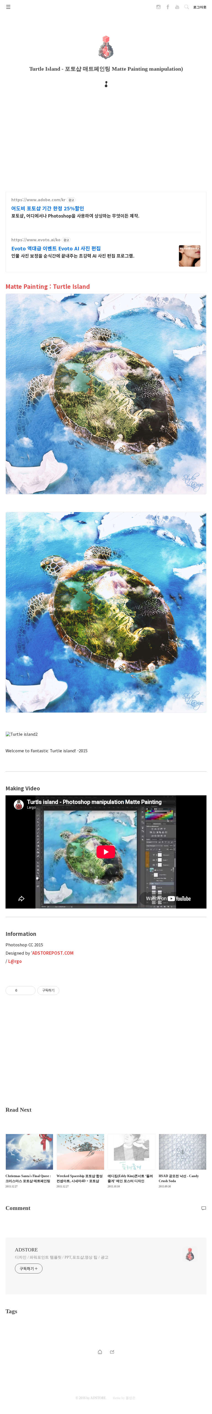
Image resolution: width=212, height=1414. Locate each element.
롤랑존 (131, 1398)
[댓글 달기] (203, 1208)
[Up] (112, 1352)
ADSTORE (26, 1250)
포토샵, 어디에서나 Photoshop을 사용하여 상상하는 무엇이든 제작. (75, 215)
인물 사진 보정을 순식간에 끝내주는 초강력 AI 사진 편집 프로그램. (72, 255)
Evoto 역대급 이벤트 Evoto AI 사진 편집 (56, 248)
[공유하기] (22, 990)
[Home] (100, 1352)
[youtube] (177, 8)
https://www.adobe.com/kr (38, 199)
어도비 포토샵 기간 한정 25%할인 (47, 208)
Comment (18, 1208)
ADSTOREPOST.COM (53, 953)
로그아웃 (199, 7)
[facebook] (168, 8)
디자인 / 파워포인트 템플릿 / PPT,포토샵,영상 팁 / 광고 (61, 1257)
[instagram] (158, 8)
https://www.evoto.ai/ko (35, 239)
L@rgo (15, 961)
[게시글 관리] (29, 990)
